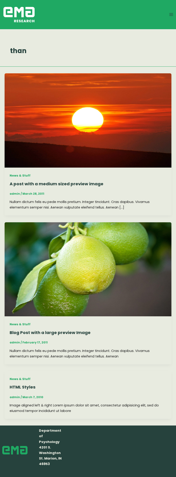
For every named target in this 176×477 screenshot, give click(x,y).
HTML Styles (23, 387)
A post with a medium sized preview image (56, 184)
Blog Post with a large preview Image (50, 332)
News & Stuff (20, 175)
